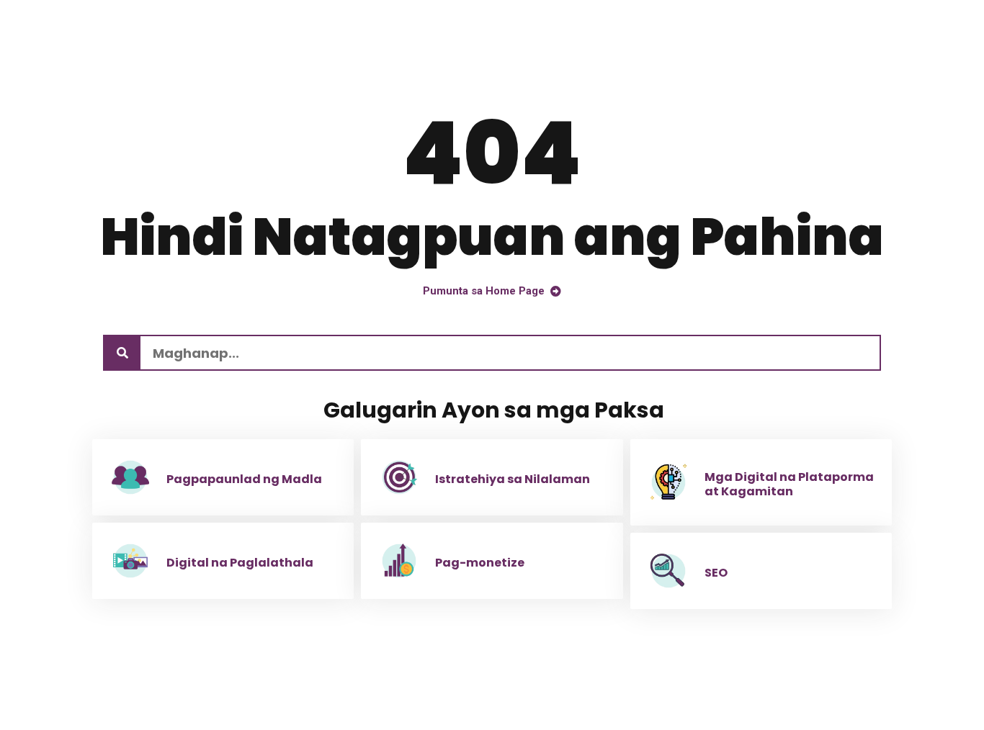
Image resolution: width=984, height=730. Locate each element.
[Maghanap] (122, 352)
